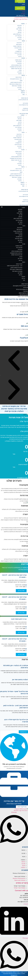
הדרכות (20, 39)
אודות (23, 12)
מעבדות (23, 14)
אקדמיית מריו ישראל (19, 886)
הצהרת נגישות (16, 972)
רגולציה (23, 23)
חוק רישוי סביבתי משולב (16, 68)
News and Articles (19, 876)
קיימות (23, 75)
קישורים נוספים (22, 883)
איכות (23, 41)
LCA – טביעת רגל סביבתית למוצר (16, 79)
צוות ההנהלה (21, 3)
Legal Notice (23, 972)
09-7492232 (24, 895)
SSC (24, 94)
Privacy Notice (16, 973)
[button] (14, 360)
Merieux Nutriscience (19, 873)
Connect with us (21, 890)
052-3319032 (24, 897)
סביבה (23, 58)
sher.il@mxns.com (23, 902)
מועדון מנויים (20, 8)
